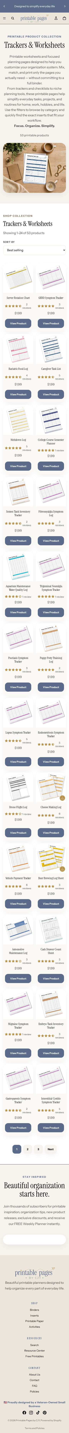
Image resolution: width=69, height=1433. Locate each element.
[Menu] (4, 18)
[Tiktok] (38, 1412)
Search (34, 1345)
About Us (34, 1374)
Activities (34, 1327)
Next (51, 1149)
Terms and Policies (34, 1428)
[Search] (12, 18)
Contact (34, 1380)
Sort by (9, 241)
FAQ (34, 1386)
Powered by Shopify (51, 1420)
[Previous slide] (4, 6)
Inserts (34, 1315)
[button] (13, 306)
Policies (34, 1391)
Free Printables (34, 1356)
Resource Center (34, 1350)
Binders (34, 1310)
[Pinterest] (44, 1412)
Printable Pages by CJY (28, 1420)
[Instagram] (31, 1412)
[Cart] (64, 18)
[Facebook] (24, 1412)
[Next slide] (65, 6)
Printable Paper (34, 1321)
